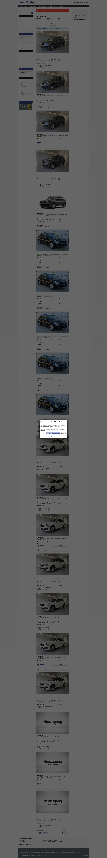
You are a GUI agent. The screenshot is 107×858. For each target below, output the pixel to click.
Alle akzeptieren (49, 433)
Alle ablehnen (56, 433)
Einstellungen (63, 433)
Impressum (52, 436)
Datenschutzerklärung (44, 436)
